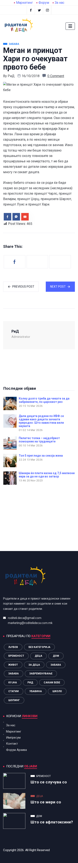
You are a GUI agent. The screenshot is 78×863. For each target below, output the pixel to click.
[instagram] (47, 10)
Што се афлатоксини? (52, 822)
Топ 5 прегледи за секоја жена (41, 455)
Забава (56, 664)
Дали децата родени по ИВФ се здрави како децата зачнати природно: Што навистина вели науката (41, 421)
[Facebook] (31, 10)
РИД (30, 682)
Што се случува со (49, 782)
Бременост (16, 655)
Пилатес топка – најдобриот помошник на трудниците (39, 439)
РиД (11, 76)
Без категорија (39, 647)
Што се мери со (46, 802)
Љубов (13, 647)
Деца (38, 655)
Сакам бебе (52, 682)
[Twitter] (39, 10)
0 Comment (55, 76)
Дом (56, 655)
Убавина (35, 691)
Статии (13, 691)
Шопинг (14, 700)
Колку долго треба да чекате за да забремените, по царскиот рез (44, 400)
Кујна (12, 682)
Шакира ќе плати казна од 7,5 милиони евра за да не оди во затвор (47, 474)
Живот (13, 664)
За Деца (34, 664)
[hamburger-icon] (70, 26)
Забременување (40, 673)
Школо (57, 691)
